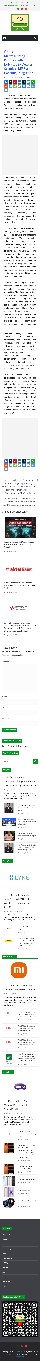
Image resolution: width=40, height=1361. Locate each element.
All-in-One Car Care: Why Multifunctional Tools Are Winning (26, 808)
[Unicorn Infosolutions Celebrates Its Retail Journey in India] (9, 1135)
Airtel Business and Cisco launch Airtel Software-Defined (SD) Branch (19, 544)
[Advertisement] (20, 155)
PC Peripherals (7, 1258)
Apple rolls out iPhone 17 (26, 1190)
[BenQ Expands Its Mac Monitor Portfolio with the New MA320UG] (20, 1086)
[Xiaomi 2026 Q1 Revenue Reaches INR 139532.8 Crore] (20, 971)
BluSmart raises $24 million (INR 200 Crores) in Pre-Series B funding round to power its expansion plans (18, 501)
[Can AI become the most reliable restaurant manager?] (9, 836)
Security (5, 1263)
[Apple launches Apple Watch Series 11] (9, 1203)
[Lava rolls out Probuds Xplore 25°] (9, 929)
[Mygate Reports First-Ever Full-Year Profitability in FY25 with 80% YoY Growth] (9, 1016)
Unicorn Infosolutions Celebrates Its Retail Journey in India (27, 1134)
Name (5, 696)
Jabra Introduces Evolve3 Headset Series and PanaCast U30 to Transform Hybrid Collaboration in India (27, 942)
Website (5, 718)
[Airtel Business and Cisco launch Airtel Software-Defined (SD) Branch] (20, 518)
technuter (19, 77)
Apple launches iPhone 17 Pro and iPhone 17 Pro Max (27, 1168)
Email (5, 708)
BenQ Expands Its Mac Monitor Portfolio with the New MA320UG (18, 1105)
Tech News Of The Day (14, 746)
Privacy (4, 1286)
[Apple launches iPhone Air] (9, 1181)
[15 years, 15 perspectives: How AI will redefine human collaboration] (9, 823)
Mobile (4, 1239)
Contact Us (6, 1281)
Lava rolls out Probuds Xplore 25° (25, 928)
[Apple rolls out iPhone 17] (9, 1192)
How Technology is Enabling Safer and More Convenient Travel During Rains (27, 847)
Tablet (4, 1244)
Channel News (7, 1235)
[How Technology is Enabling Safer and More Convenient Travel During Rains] (9, 849)
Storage (5, 1267)
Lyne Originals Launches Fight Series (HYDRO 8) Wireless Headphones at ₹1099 (17, 901)
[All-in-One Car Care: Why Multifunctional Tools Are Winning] (9, 809)
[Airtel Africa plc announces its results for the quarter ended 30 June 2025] (9, 1030)
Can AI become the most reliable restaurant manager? (27, 835)
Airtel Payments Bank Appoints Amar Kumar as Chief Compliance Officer (19, 585)
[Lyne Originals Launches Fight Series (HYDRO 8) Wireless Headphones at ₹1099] (20, 877)
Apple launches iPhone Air (26, 1179)
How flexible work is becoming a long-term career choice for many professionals (20, 781)
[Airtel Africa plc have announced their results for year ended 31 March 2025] (9, 1044)
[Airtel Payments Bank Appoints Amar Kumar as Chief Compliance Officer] (20, 560)
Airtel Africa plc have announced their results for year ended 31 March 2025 (26, 1042)
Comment (6, 662)
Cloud (4, 1253)
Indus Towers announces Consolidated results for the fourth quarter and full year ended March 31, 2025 (26, 1057)
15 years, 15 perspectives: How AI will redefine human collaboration (27, 822)
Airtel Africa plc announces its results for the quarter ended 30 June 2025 (26, 1028)
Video (4, 1272)
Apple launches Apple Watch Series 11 (27, 1202)
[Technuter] (4, 38)
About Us (5, 1277)
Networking (6, 1249)
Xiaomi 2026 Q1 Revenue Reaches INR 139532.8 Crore (19, 987)
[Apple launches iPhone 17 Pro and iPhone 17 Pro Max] (9, 1169)
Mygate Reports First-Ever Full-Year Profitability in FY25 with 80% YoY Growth (27, 1014)
